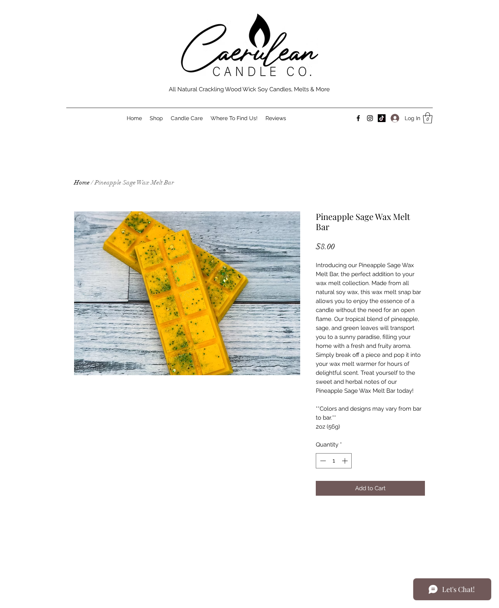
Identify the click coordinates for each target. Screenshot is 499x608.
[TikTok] (382, 118)
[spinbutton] (333, 461)
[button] (427, 118)
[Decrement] (322, 461)
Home (82, 182)
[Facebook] (358, 118)
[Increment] (345, 461)
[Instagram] (370, 118)
